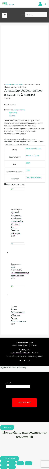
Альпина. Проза (32, 155)
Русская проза (17, 84)
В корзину (23, 203)
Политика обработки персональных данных (25, 356)
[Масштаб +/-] (28, 463)
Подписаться (24, 402)
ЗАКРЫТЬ (7, 427)
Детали (12, 115)
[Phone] (29, 360)
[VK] (24, 360)
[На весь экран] (20, 463)
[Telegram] (20, 360)
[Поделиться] (12, 463)
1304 (28, 170)
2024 (28, 163)
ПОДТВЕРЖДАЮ (9, 458)
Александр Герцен (33, 148)
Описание (13, 112)
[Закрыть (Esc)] (4, 463)
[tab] (27, 112)
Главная (7, 84)
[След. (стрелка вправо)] (12, 467)
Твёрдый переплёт (33, 177)
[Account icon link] (40, 4)
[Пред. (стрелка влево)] (4, 467)
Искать (23, 14)
